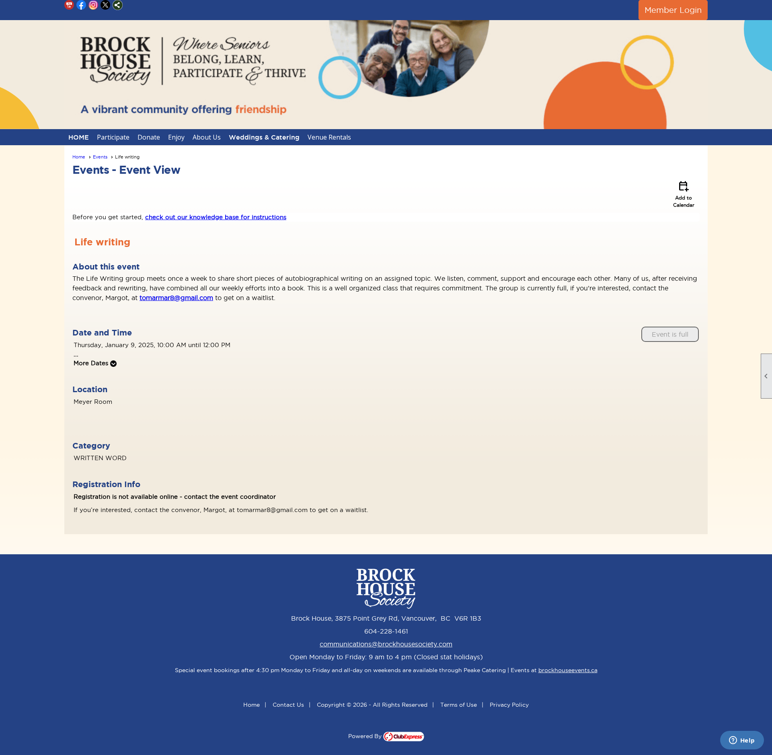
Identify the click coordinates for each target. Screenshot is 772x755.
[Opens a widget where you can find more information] (742, 741)
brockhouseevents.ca (567, 670)
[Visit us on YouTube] (69, 5)
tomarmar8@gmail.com (176, 297)
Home (78, 156)
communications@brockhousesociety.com (386, 644)
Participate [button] (113, 137)
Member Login (673, 10)
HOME (78, 137)
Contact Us (288, 705)
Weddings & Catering (264, 137)
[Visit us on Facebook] (81, 5)
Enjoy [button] (176, 137)
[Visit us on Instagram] (93, 5)
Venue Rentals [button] (329, 137)
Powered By (365, 736)
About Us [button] (207, 137)
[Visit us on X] (106, 5)
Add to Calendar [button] (683, 193)
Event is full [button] (670, 334)
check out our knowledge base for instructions (215, 217)
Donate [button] (149, 137)
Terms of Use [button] (458, 705)
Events (100, 156)
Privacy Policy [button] (509, 705)
